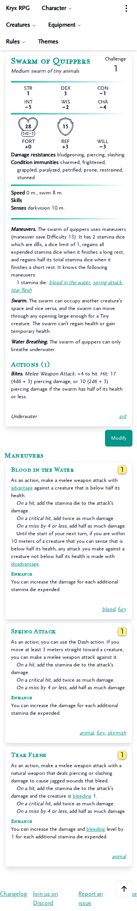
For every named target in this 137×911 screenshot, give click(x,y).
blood (108, 609)
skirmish (116, 732)
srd (122, 416)
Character (54, 8)
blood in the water (69, 282)
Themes (48, 42)
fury (122, 609)
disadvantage (25, 563)
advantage (22, 487)
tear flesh (21, 290)
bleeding (82, 795)
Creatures (18, 25)
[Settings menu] (126, 8)
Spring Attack (33, 631)
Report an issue (90, 898)
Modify (118, 438)
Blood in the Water (42, 470)
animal (87, 732)
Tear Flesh (28, 755)
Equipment (61, 25)
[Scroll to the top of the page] (124, 889)
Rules (13, 42)
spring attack (107, 282)
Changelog (13, 894)
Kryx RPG (18, 8)
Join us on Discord (45, 898)
